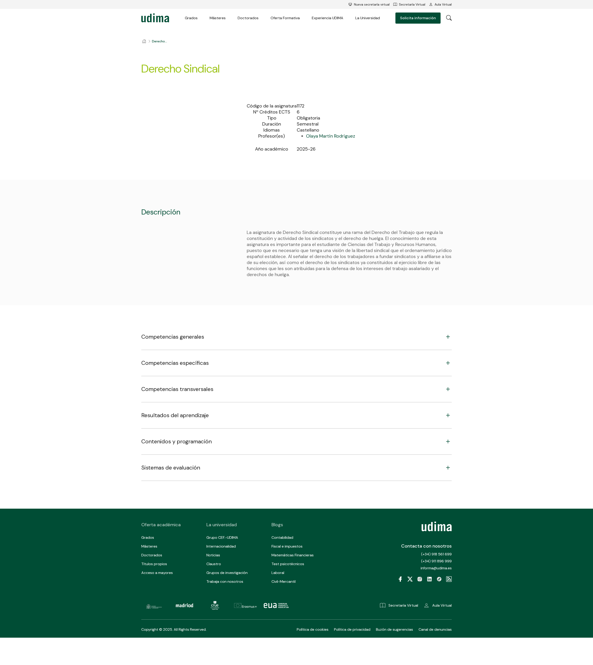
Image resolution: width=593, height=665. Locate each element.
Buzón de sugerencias (394, 629)
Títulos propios (154, 563)
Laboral (277, 572)
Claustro (213, 563)
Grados (191, 18)
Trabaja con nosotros (224, 581)
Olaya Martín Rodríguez (330, 136)
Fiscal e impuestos (287, 546)
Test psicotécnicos (287, 563)
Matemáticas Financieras (292, 555)
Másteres (218, 18)
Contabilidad (282, 537)
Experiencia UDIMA (327, 18)
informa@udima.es (436, 568)
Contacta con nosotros (426, 546)
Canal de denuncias (435, 629)
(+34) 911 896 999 (436, 561)
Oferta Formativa (285, 18)
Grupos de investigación (227, 572)
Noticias (213, 555)
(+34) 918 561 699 (436, 554)
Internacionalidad (221, 546)
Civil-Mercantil (283, 581)
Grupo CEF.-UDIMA (222, 537)
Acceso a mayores (157, 572)
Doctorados (248, 18)
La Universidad (367, 18)
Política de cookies (312, 629)
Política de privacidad (352, 629)
